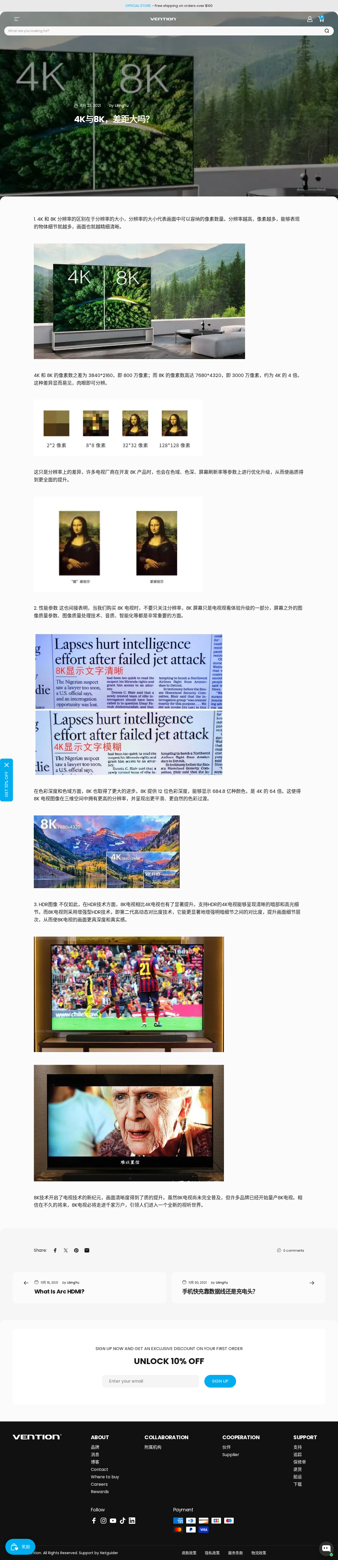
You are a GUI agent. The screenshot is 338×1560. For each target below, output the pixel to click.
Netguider (109, 1553)
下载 (297, 1484)
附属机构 (152, 1447)
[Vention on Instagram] (103, 1520)
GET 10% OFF (6, 784)
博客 (95, 1462)
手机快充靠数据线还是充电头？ (220, 1291)
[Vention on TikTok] (122, 1520)
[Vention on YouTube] (113, 1520)
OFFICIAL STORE (138, 6)
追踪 (297, 1454)
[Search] (327, 31)
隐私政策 (212, 1553)
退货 (297, 1469)
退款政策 (189, 1553)
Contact (99, 1469)
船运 (297, 1477)
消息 (95, 1454)
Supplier (230, 1454)
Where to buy (105, 1477)
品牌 (95, 1447)
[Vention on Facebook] (94, 1520)
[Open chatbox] (326, 1548)
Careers (99, 1484)
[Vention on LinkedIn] (132, 1520)
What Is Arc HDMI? (59, 1291)
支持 (297, 1447)
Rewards (100, 1491)
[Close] (6, 765)
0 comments (293, 1250)
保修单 (299, 1462)
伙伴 (226, 1447)
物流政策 (258, 1553)
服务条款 (235, 1553)
